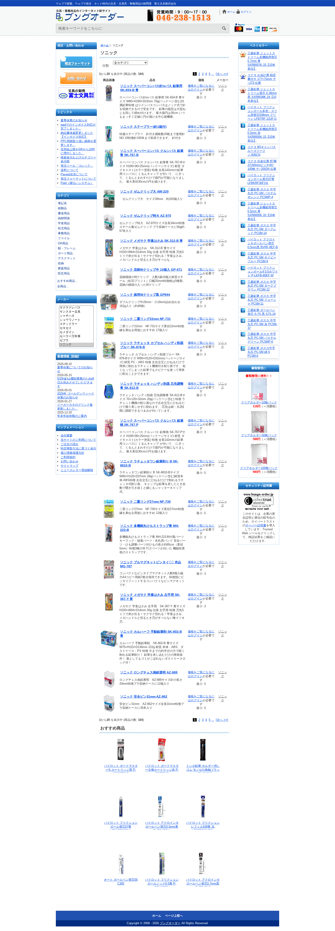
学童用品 (64, 223)
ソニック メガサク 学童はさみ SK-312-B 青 (151, 240)
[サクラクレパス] (76, 308)
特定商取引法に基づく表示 (78, 448)
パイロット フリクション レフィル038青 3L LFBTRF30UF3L (203, 826)
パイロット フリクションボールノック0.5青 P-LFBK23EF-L (162, 883)
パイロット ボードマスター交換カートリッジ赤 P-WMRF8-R (162, 769)
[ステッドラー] (76, 324)
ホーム (231, 11)
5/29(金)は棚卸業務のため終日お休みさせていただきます (75, 382)
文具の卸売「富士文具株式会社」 (76, 93)
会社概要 (66, 435)
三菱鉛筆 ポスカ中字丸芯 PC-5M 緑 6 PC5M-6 (261, 351)
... (212, 74)
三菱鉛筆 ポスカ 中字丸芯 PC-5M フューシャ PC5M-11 (261, 299)
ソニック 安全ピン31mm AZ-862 (143, 696)
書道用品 (64, 213)
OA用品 (63, 243)
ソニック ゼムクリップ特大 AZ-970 (145, 215)
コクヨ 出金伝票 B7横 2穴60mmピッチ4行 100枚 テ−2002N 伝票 (262, 165)
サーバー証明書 (255, 525)
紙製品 (62, 208)
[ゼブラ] (76, 341)
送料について (69, 170)
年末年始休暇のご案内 (72, 416)
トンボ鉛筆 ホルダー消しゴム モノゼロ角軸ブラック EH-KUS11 (203, 769)
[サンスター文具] (76, 312)
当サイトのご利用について (78, 439)
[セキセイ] (76, 328)
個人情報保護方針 (72, 452)
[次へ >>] (222, 74)
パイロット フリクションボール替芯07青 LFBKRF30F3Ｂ (121, 826)
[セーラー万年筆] (76, 336)
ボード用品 (65, 253)
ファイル (64, 238)
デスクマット (67, 258)
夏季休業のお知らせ (74, 120)
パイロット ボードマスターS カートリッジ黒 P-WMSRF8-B (121, 769)
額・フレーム (67, 248)
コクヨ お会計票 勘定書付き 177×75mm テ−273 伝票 (261, 78)
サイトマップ (69, 465)
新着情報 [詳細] (68, 356)
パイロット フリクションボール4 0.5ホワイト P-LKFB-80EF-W (262, 271)
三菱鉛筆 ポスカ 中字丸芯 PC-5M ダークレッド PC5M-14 (261, 229)
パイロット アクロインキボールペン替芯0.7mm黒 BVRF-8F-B (203, 883)
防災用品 (64, 273)
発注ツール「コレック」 (77, 165)
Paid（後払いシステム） (77, 183)
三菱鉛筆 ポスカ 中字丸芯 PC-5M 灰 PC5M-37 (262, 324)
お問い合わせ (76, 78)
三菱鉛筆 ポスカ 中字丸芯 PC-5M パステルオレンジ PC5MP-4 (261, 193)
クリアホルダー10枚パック (259, 402)
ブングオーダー (170, 923)
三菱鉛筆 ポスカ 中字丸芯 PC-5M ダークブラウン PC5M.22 (261, 285)
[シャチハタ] (76, 316)
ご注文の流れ (69, 444)
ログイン (246, 11)
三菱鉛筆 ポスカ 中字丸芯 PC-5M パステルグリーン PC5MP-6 (261, 337)
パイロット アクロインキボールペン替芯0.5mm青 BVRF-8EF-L (162, 826)
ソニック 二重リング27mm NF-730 (145, 501)
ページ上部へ (174, 915)
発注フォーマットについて (78, 178)
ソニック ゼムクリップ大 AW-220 (144, 191)
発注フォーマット (76, 62)
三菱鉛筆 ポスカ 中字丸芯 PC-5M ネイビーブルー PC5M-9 (261, 257)
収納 (61, 263)
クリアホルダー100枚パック (259, 468)
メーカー (63, 299)
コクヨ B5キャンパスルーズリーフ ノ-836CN (261, 150)
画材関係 (64, 218)
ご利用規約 (68, 457)
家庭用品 (64, 268)
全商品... (63, 286)
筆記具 (62, 203)
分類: (106, 65)
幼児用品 (64, 228)
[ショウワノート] (76, 320)
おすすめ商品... (67, 281)
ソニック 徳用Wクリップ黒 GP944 (145, 294)
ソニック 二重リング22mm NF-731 (145, 319)
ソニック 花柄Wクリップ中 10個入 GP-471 (151, 269)
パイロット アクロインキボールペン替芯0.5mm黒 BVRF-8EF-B (262, 243)
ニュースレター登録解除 (77, 470)
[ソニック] (76, 345)
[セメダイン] (76, 332)
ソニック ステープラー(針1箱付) (143, 126)
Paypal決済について (74, 174)
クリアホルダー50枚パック (259, 435)
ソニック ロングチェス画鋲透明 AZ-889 (149, 672)
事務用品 (64, 233)
